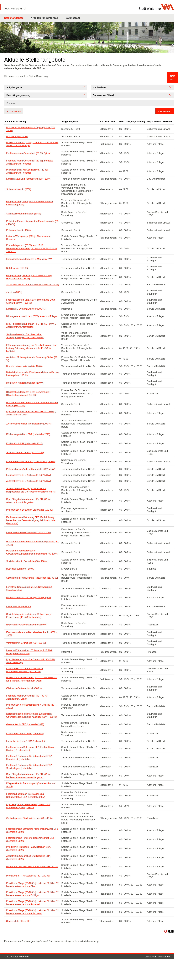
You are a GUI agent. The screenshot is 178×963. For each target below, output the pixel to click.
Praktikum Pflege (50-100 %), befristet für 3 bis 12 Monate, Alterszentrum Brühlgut (32, 894)
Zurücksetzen (15, 111)
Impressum (164, 956)
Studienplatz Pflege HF (18, 921)
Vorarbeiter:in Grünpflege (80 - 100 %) (26, 643)
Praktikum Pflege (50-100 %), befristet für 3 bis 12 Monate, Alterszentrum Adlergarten (32, 912)
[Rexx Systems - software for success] (169, 931)
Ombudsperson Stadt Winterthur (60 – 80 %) (29, 818)
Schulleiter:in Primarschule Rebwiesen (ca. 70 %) (32, 577)
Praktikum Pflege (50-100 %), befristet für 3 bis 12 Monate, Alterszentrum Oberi (32, 885)
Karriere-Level (107, 121)
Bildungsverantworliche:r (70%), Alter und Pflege (31, 316)
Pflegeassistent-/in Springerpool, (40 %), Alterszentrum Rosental (27, 171)
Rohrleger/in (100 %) (17, 268)
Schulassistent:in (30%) (18, 189)
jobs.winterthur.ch (15, 8)
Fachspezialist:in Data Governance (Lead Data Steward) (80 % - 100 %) (30, 301)
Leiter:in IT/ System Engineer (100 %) (25, 309)
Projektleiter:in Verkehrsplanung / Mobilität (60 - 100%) (31, 706)
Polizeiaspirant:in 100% (18, 230)
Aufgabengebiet (70, 121)
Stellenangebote (14, 18)
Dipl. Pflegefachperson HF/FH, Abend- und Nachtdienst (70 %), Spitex (28, 806)
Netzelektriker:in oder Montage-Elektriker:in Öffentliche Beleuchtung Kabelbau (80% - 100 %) (31, 715)
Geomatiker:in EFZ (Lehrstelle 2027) (25, 724)
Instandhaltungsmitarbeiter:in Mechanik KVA (29, 259)
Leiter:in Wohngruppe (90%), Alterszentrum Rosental (28, 238)
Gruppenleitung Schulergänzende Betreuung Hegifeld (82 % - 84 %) (29, 277)
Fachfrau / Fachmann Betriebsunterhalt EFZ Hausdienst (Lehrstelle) (29, 757)
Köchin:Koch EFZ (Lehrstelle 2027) (24, 443)
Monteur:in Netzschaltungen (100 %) (25, 383)
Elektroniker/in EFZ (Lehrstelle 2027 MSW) (28, 475)
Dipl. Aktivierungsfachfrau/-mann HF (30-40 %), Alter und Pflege (31, 661)
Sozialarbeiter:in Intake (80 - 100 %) (25, 452)
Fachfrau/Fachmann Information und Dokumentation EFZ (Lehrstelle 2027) (25, 795)
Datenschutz (72, 18)
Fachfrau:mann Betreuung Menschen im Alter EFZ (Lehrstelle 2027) (32, 830)
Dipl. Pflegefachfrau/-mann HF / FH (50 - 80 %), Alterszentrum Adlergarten (31, 325)
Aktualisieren (165, 111)
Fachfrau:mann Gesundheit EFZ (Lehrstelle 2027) (32, 866)
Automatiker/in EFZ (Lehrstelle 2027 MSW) (28, 481)
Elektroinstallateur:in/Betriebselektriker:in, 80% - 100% (31, 634)
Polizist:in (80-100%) (17, 136)
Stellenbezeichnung (15, 121)
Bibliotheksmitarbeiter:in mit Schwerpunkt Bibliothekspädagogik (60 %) (27, 393)
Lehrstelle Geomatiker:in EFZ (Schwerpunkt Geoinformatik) (29, 588)
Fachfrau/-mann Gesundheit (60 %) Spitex (28, 153)
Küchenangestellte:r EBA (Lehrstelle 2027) (28, 434)
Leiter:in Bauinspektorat (18, 606)
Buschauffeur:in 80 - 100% (20, 568)
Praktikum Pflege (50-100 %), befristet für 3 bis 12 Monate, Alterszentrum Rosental (32, 903)
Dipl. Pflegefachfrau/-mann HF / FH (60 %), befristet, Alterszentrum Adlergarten (28, 776)
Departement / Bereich (159, 121)
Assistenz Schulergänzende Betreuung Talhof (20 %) (31, 359)
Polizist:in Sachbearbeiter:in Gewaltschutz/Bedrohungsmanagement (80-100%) (32, 552)
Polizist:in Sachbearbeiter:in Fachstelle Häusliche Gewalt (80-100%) (32, 404)
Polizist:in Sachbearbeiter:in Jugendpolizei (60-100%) (30, 129)
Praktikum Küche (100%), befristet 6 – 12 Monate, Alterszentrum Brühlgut (32, 144)
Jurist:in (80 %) (14, 292)
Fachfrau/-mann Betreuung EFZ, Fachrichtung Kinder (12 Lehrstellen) (30, 748)
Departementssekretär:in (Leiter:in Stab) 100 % (30, 461)
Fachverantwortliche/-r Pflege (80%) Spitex (28, 597)
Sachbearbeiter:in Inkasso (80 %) (23, 213)
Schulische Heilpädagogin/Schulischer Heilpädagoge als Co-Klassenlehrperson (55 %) (30, 490)
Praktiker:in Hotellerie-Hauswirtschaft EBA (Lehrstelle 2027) (28, 848)
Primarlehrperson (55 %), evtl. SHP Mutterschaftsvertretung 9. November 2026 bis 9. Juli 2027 (31, 248)
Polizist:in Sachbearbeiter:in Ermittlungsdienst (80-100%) (32, 543)
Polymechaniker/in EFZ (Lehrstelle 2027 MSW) (30, 469)
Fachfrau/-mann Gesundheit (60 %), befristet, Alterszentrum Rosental (29, 162)
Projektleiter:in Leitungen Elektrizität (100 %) (29, 509)
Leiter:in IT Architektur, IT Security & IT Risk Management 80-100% (29, 652)
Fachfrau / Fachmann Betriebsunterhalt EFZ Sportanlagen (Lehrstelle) (29, 767)
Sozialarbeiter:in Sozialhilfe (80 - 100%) (26, 561)
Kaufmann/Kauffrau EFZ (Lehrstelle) (25, 733)
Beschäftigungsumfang (132, 121)
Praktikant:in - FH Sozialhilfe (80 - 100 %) (28, 875)
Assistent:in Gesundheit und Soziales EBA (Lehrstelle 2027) (28, 857)
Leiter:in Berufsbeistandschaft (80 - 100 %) (28, 532)
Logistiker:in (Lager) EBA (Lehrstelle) (25, 741)
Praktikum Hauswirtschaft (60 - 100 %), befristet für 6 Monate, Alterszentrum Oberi (31, 679)
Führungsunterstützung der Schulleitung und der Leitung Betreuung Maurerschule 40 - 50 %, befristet (31, 348)
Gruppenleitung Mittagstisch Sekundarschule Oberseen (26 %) (29, 203)
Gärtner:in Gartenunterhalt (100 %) (24, 688)
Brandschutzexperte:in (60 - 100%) (24, 366)
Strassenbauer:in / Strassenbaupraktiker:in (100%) (32, 284)
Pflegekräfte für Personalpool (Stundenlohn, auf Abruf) (30, 785)
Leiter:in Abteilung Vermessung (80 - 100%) (28, 178)
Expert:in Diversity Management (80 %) (26, 624)
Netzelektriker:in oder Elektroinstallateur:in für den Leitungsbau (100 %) (32, 374)
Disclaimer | (151, 956)
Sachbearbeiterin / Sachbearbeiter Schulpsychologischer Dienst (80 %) (25, 336)
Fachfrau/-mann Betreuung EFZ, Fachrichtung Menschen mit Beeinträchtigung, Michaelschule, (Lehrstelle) (31, 520)
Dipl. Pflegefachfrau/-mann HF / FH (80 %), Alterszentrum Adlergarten (28, 501)
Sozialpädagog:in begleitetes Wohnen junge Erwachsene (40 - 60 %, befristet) (28, 615)
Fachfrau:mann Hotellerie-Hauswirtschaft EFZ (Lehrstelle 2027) (30, 839)
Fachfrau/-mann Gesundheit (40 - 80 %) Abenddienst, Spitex (27, 697)
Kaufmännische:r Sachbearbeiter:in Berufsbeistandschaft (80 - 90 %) (24, 670)
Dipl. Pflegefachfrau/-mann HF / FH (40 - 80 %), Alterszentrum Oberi (31, 413)
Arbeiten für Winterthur (44, 18)
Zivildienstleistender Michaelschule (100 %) (28, 423)
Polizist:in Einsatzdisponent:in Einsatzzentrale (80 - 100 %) (32, 223)
